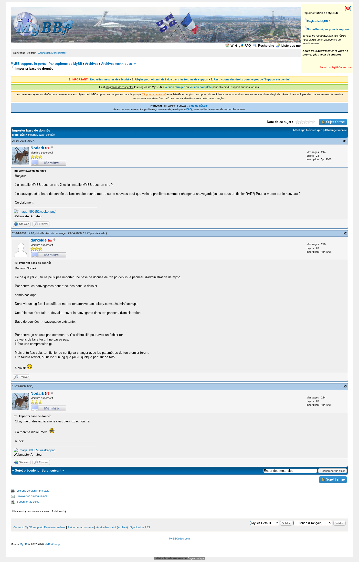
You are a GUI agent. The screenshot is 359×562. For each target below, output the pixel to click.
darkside (100, 233)
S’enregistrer (58, 52)
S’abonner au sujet (28, 501)
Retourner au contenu (81, 527)
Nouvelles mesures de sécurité (109, 79)
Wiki (234, 45)
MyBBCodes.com (179, 538)
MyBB (23, 544)
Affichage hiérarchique (307, 130)
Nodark (37, 148)
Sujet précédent (27, 470)
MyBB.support (33, 527)
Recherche (266, 45)
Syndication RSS (140, 527)
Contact (18, 527)
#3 (345, 386)
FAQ (247, 45)
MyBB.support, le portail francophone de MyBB (46, 64)
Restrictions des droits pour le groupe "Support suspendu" (252, 79)
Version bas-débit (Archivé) (112, 527)
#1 (345, 141)
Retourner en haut (54, 527)
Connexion (44, 52)
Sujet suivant (51, 470)
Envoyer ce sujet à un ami (32, 496)
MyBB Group (52, 544)
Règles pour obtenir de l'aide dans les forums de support (171, 79)
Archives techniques (116, 64)
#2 (345, 233)
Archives (91, 64)
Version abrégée (175, 87)
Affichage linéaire (335, 130)
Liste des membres (295, 45)
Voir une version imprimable (33, 490)
